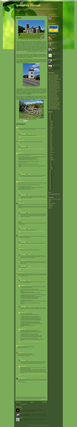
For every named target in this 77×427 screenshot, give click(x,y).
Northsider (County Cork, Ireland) (53, 96)
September (52, 124)
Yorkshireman (52, 152)
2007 (51, 132)
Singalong (51, 128)
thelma (19, 272)
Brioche (51, 138)
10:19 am (29, 254)
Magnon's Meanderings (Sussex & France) (55, 90)
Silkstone (51, 147)
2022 (50, 118)
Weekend (51, 127)
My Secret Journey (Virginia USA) (53, 91)
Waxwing (21, 418)
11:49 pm (23, 221)
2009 (50, 184)
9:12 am (29, 194)
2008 (50, 185)
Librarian (19, 352)
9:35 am (23, 248)
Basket (51, 144)
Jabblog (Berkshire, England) (53, 89)
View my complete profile (52, 23)
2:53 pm (29, 360)
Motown (51, 133)
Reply (19, 130)
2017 (50, 174)
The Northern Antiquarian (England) (54, 105)
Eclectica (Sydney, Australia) (52, 80)
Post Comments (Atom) (23, 404)
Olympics (51, 154)
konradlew (41, 425)
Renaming (53, 54)
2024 (50, 116)
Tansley (51, 134)
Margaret (19, 140)
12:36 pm (29, 266)
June (51, 162)
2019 (50, 171)
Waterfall (51, 157)
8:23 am (22, 235)
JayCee (19, 235)
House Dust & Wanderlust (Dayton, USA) (54, 87)
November (51, 122)
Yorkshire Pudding (28, 5)
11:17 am (22, 272)
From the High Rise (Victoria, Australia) (54, 82)
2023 (50, 117)
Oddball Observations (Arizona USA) (54, 97)
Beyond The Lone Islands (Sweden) (54, 75)
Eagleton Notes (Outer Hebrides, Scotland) (55, 79)
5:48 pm (26, 366)
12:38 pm (29, 280)
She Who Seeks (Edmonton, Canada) (54, 103)
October (51, 123)
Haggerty (19, 181)
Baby (51, 142)
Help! (51, 137)
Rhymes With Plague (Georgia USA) (54, 99)
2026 (50, 113)
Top (50, 153)
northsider (20, 248)
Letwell (51, 149)
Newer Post (18, 402)
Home (31, 402)
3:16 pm (25, 312)
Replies (20, 132)
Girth (51, 129)
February (51, 167)
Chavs (21, 413)
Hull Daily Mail (50, 204)
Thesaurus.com (51, 205)
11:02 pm (29, 146)
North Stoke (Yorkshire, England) (53, 95)
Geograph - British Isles (52, 203)
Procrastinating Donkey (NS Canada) (54, 98)
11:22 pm (22, 181)
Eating (51, 139)
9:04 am (29, 228)
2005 (50, 189)
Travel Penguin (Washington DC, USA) (54, 107)
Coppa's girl (22, 366)
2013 (50, 179)
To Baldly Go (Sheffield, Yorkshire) (53, 106)
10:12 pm (22, 140)
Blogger (48, 425)
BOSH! (49, 202)
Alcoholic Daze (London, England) (53, 74)
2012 (50, 180)
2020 (50, 170)
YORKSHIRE (52, 159)
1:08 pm (25, 285)
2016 (50, 175)
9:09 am (29, 212)
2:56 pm (29, 306)
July (51, 161)
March (51, 166)
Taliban (51, 143)
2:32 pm (22, 345)
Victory (53, 65)
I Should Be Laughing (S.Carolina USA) (54, 88)
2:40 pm (22, 352)
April (51, 165)
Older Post (44, 402)
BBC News (50, 201)
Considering (52, 148)
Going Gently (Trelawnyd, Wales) (53, 83)
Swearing (53, 48)
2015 (50, 176)
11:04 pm (29, 174)
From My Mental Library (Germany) (54, 81)
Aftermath (51, 158)
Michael (53, 42)
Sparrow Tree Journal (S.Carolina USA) (54, 104)
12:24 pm (25, 260)
